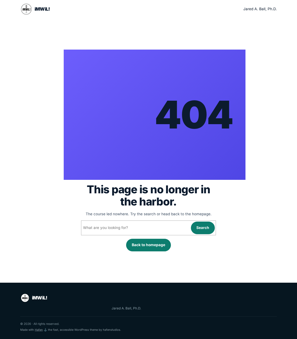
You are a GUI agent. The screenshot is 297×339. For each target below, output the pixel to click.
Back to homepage (148, 245)
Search (202, 227)
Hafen (39, 329)
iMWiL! (42, 9)
